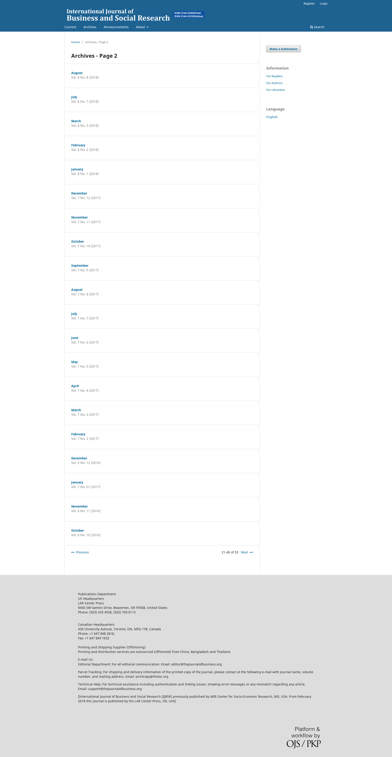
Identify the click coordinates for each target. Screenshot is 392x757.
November (79, 217)
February (78, 145)
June (74, 338)
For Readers (274, 76)
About (141, 27)
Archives (89, 27)
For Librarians (275, 90)
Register (309, 3)
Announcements (116, 27)
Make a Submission (284, 49)
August (77, 73)
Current (70, 27)
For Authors (274, 83)
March (76, 121)
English (272, 117)
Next (244, 552)
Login (324, 3)
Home (75, 42)
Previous (82, 552)
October (77, 241)
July (74, 97)
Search (318, 27)
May (74, 362)
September (79, 265)
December (79, 193)
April (75, 386)
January (77, 169)
